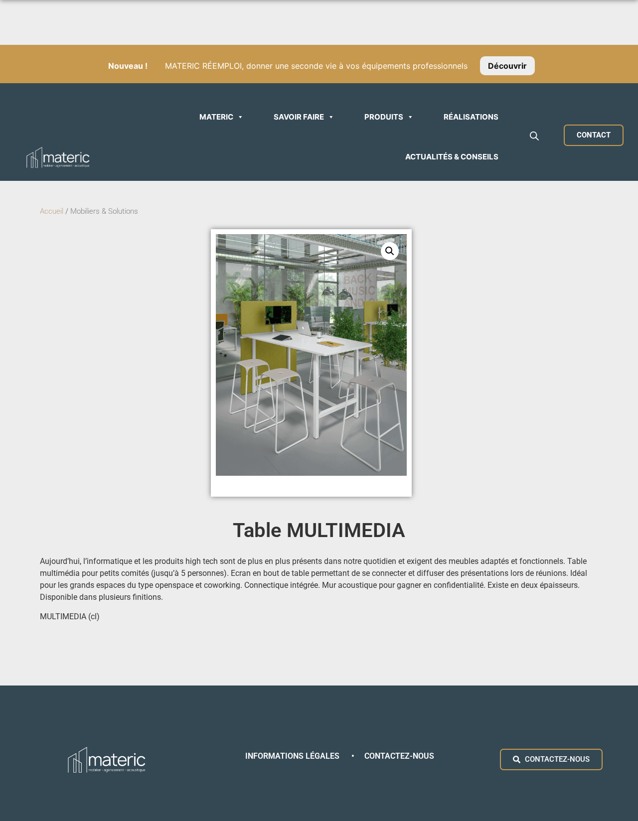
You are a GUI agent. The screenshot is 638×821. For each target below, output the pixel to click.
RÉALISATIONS (471, 117)
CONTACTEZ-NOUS (399, 756)
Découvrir (507, 66)
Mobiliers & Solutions (105, 211)
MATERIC (216, 117)
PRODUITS (383, 117)
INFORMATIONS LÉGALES (293, 756)
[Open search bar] (534, 136)
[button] (390, 251)
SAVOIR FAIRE (299, 117)
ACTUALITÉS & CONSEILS (451, 156)
